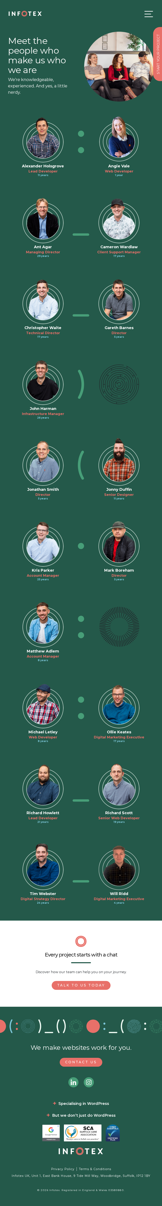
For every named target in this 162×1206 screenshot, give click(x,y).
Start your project (158, 54)
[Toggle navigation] (147, 14)
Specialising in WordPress (83, 1103)
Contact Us (81, 1062)
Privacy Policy (62, 1169)
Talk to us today (81, 985)
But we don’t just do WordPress (84, 1115)
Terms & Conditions (95, 1169)
